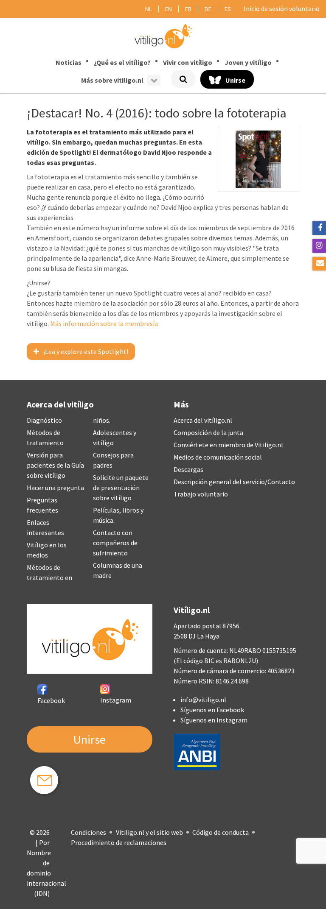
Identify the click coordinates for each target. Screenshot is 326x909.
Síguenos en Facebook (212, 709)
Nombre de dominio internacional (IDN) (46, 873)
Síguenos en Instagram (213, 720)
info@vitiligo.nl (203, 699)
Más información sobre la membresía (104, 323)
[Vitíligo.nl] (163, 35)
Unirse (89, 739)
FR (188, 9)
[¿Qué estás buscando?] (183, 79)
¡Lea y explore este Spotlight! (85, 351)
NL (148, 9)
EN (168, 9)
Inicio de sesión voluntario (282, 8)
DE (208, 9)
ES (228, 9)
